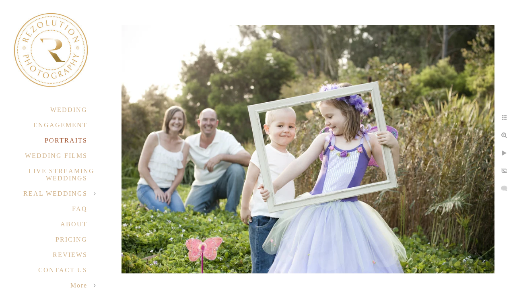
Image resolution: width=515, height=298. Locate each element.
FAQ (79, 208)
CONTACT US (62, 270)
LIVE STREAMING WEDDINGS (62, 175)
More (78, 285)
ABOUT (73, 224)
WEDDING (68, 109)
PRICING (71, 239)
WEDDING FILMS (56, 155)
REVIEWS (70, 254)
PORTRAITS (66, 140)
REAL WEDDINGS (55, 193)
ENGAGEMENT (60, 125)
